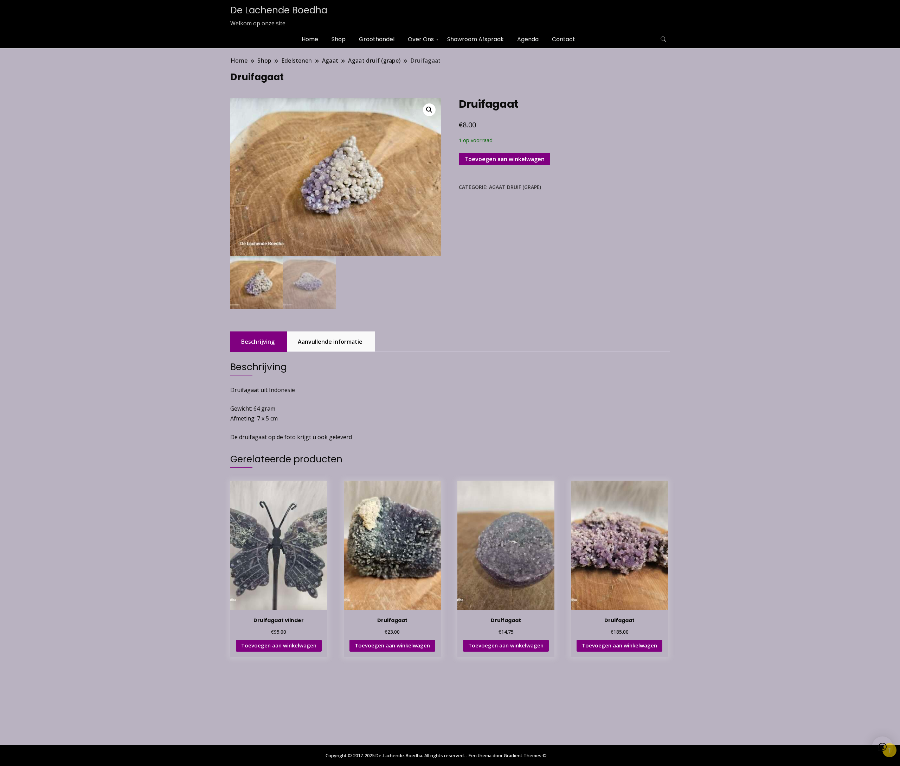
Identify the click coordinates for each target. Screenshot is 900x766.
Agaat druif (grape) (515, 187)
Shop (339, 39)
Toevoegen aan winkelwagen (504, 159)
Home (310, 39)
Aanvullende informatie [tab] (330, 342)
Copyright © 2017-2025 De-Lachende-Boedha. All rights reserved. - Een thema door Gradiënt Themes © (436, 755)
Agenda (528, 39)
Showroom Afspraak (475, 39)
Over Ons (421, 39)
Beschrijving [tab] (258, 342)
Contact (563, 39)
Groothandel (376, 39)
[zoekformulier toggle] (663, 39)
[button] (429, 109)
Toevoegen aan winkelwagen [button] (278, 645)
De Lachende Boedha (278, 10)
